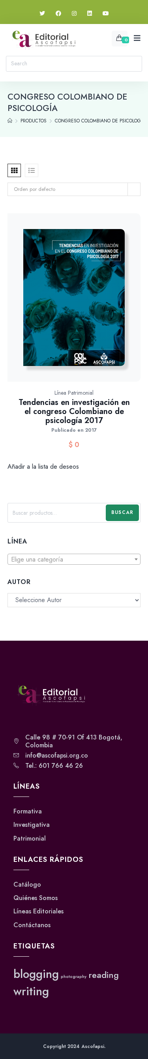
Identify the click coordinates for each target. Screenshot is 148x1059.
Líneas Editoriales (38, 911)
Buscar (122, 512)
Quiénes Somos (35, 898)
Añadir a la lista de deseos (43, 466)
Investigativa (31, 825)
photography (73, 977)
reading (103, 975)
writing (31, 991)
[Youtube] (105, 13)
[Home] (9, 120)
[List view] (31, 170)
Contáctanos (32, 925)
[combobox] (74, 559)
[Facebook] (58, 13)
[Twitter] (42, 13)
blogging (36, 974)
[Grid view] (14, 170)
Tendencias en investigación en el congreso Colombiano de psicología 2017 (74, 411)
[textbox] (74, 559)
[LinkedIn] (89, 13)
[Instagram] (74, 13)
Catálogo (27, 884)
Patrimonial (29, 838)
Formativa (27, 811)
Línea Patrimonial (74, 393)
